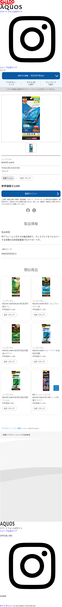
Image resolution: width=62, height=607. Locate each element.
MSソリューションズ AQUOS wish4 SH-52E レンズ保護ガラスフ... (45, 397)
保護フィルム (8, 178)
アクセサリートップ (11, 83)
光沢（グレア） (26, 178)
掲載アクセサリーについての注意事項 (16, 435)
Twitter (34, 210)
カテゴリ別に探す (31, 83)
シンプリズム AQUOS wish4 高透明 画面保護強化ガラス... (15, 350)
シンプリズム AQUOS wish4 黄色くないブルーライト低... (46, 304)
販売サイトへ (31, 194)
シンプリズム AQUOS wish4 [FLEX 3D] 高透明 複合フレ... (15, 304)
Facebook (28, 210)
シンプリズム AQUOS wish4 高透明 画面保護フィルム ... (15, 397)
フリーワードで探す (51, 83)
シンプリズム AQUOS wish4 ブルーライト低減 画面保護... (46, 350)
